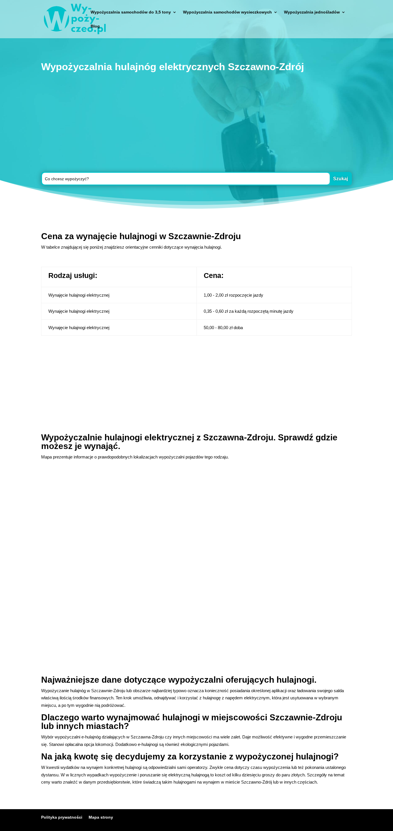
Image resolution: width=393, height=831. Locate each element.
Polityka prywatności (61, 817)
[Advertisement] (196, 123)
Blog (95, 26)
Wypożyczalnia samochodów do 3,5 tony (131, 12)
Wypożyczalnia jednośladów (312, 12)
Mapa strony (101, 817)
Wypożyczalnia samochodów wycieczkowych (227, 12)
